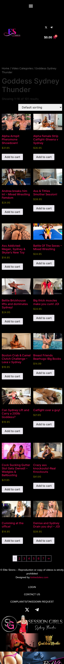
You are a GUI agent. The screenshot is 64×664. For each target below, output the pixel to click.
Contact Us (32, 594)
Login (32, 587)
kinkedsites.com (39, 577)
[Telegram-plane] (51, 27)
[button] (30, 5)
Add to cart (12, 157)
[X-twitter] (46, 27)
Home (5, 68)
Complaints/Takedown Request (32, 601)
